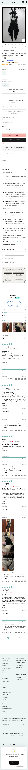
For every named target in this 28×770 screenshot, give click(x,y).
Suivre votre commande (5, 664)
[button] (14, 309)
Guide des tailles (22, 69)
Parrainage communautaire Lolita (7, 707)
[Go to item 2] (18, 327)
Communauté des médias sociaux (6, 693)
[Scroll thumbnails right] (24, 327)
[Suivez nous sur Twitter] (7, 744)
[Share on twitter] (19, 379)
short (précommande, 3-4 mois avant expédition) (14, 101)
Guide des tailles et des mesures (6, 671)
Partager (4, 160)
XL (19, 73)
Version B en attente (8, 96)
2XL (4, 77)
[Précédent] (2, 46)
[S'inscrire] (24, 724)
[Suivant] (25, 46)
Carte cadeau (5, 678)
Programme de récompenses (5, 702)
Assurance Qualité (9, 258)
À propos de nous (6, 660)
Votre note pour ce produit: (8, 153)
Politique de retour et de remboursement (21, 661)
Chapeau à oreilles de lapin (9, 106)
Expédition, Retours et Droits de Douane (14, 255)
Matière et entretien (8, 249)
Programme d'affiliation (5, 698)
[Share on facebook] (16, 379)
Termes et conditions (21, 674)
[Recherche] (5, 2)
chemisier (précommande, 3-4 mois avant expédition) (14, 112)
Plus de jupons (5, 681)
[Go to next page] (22, 638)
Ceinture (5, 85)
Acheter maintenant (14, 139)
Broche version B (7, 122)
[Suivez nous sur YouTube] (14, 744)
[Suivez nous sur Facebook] (3, 744)
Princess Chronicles (8, 50)
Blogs (3, 711)
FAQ (3, 675)
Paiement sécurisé (9, 262)
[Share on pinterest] (22, 379)
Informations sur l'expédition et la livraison (20, 667)
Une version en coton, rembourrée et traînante (14, 90)
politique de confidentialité (19, 678)
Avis (3, 689)
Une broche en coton (8, 117)
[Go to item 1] (7, 327)
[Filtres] (3, 338)
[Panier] (25, 2)
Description (5, 169)
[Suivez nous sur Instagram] (10, 744)
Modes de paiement (20, 672)
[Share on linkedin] (25, 379)
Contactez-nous (6, 668)
